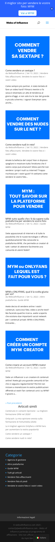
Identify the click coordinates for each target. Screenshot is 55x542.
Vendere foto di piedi (17, 481)
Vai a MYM (27, 13)
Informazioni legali (26, 517)
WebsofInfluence (16, 73)
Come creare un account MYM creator (26, 364)
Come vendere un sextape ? (20, 70)
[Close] (52, 8)
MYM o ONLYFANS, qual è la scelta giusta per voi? (27, 293)
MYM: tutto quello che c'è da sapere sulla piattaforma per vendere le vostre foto (27, 220)
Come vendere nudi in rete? (20, 144)
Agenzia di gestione (16, 459)
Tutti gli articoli (14, 472)
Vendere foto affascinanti (19, 477)
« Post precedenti (14, 403)
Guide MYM (23, 300)
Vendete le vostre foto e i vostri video (24, 485)
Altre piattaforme (15, 464)
